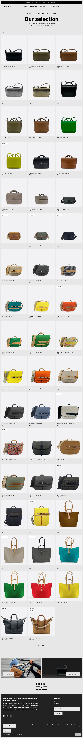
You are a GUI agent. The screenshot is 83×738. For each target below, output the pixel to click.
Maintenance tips (60, 724)
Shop (29, 724)
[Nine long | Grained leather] (41, 85)
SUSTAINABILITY (54, 6)
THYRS (7, 734)
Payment (78, 724)
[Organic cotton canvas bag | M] (41, 443)
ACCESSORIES (52, 13)
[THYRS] (7, 6)
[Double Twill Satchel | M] (41, 335)
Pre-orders (34, 724)
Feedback (73, 724)
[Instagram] (7, 716)
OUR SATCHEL (43, 6)
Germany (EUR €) (8, 726)
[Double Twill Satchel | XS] (69, 192)
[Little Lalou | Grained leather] (41, 192)
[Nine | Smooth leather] (69, 85)
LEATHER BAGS (35, 13)
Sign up (58, 713)
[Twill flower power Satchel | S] (69, 335)
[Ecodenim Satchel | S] (69, 264)
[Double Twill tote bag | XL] (69, 514)
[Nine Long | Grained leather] (14, 85)
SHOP (25, 6)
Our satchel (40, 724)
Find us (53, 724)
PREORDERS (33, 6)
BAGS (28, 13)
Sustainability (47, 724)
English (5, 730)
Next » (43, 645)
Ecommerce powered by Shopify (15, 734)
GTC (79, 726)
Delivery (67, 724)
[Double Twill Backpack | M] (14, 514)
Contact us (74, 726)
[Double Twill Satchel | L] (69, 443)
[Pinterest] (11, 716)
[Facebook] (4, 716)
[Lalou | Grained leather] (41, 157)
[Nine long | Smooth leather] (14, 49)
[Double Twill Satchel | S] (14, 264)
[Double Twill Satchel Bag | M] (14, 407)
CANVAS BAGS (44, 13)
